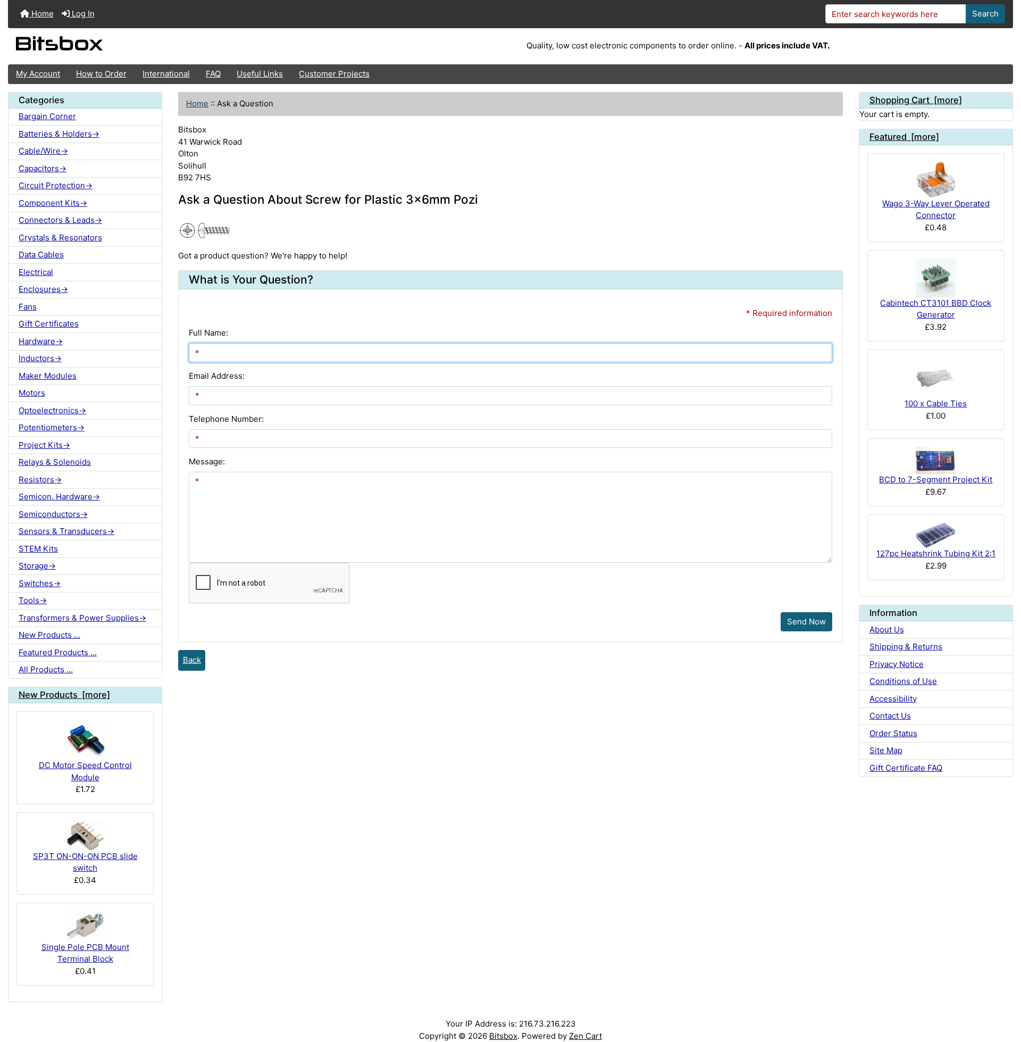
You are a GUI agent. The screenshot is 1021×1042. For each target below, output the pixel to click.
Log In (82, 14)
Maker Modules (48, 376)
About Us (886, 629)
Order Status (893, 733)
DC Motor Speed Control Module (85, 771)
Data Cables (41, 254)
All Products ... (46, 669)
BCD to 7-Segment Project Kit (935, 479)
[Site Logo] (175, 46)
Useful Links (260, 74)
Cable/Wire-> (43, 151)
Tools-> (33, 600)
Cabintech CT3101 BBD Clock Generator (935, 309)
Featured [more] (904, 136)
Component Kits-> (53, 203)
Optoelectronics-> (52, 410)
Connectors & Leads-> (60, 220)
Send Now (806, 621)
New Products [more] (64, 694)
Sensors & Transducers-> (66, 531)
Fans (28, 307)
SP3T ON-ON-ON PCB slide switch (85, 862)
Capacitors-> (42, 168)
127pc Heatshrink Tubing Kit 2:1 (935, 553)
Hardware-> (41, 341)
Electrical (36, 272)
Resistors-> (40, 479)
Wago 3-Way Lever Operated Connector (936, 209)
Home (41, 14)
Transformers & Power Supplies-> (82, 618)
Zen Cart (585, 1036)
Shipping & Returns (905, 646)
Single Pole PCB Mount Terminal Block (85, 953)
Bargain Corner (47, 116)
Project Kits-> (44, 445)
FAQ (213, 74)
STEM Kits (38, 549)
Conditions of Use (903, 681)
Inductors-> (40, 358)
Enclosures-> (43, 289)
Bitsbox (503, 1036)
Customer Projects (334, 74)
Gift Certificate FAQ (905, 768)
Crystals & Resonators (60, 237)
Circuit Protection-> (56, 185)
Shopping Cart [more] (915, 100)
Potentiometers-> (52, 427)
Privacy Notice (896, 664)
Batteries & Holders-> (59, 134)
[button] (1003, 992)
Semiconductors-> (53, 514)
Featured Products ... (58, 652)
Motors (32, 393)
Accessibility (893, 699)
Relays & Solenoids (55, 462)
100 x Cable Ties (936, 403)
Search (985, 14)
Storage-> (37, 566)
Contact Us (890, 716)
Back (192, 660)
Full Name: (208, 333)
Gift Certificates (49, 324)
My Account (38, 74)
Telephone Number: (226, 419)
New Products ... (49, 635)
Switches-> (40, 583)
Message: (207, 461)
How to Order (101, 74)
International (166, 74)
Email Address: (217, 376)
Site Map (885, 750)
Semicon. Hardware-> (59, 496)
